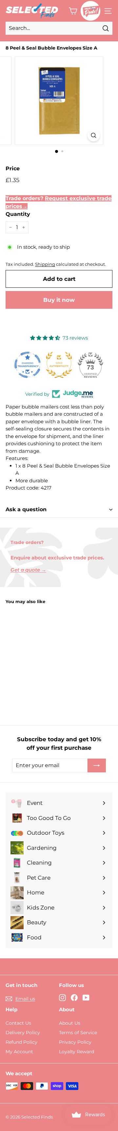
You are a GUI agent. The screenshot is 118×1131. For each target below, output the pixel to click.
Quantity (18, 214)
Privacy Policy (75, 1042)
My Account (19, 1052)
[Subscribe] (97, 765)
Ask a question (26, 509)
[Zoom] (94, 135)
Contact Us (18, 1023)
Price (13, 168)
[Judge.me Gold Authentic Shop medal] (59, 365)
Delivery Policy (23, 1033)
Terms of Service (78, 1033)
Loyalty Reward (76, 1052)
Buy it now (59, 300)
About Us (69, 1023)
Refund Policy (21, 1042)
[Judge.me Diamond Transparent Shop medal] (27, 365)
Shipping (45, 264)
